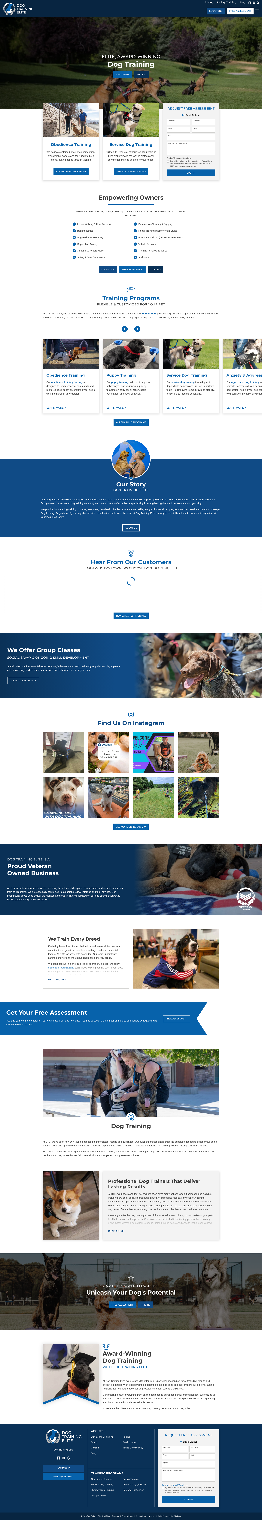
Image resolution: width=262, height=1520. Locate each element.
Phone (170, 128)
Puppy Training (131, 1479)
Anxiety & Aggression (134, 1484)
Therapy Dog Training (102, 1490)
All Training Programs (71, 171)
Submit (191, 173)
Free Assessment (240, 11)
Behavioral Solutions (102, 1437)
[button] (191, 115)
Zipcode (170, 136)
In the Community (133, 1447)
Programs (122, 74)
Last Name (196, 121)
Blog (242, 2)
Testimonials (129, 1442)
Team (94, 1442)
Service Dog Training (102, 1484)
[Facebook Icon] (249, 2)
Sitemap (151, 1516)
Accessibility (141, 1516)
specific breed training (61, 967)
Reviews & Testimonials (131, 616)
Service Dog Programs (131, 171)
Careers (95, 1447)
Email (194, 128)
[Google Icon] (258, 2)
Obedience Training (101, 1479)
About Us (131, 528)
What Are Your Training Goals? (178, 143)
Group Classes (98, 1495)
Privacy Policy (127, 1516)
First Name (171, 121)
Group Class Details (23, 680)
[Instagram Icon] (254, 2)
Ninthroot (177, 1516)
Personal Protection (133, 1490)
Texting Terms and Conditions (179, 158)
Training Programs (107, 1473)
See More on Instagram (131, 827)
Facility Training (226, 2)
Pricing (209, 2)
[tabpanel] (71, 376)
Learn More (55, 407)
